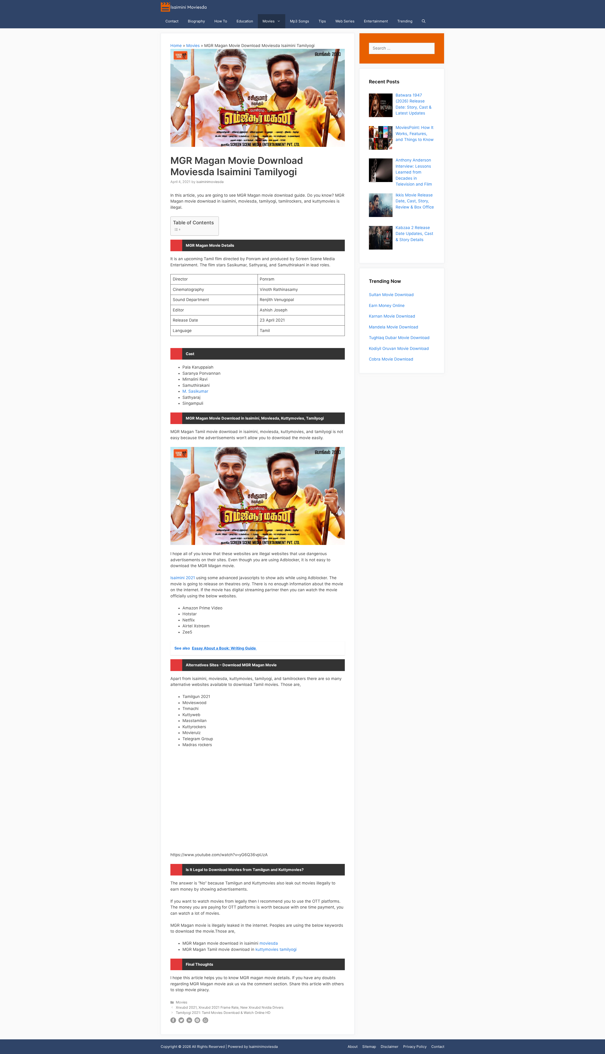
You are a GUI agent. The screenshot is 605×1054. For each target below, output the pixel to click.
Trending (404, 21)
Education (245, 21)
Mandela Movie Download (393, 327)
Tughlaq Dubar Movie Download (399, 337)
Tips (322, 21)
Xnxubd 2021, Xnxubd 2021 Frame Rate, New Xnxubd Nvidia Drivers (230, 1007)
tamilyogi (288, 949)
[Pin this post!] (197, 1021)
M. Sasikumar (195, 391)
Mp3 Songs (299, 21)
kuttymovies (266, 949)
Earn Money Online (387, 305)
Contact (171, 21)
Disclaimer (389, 1046)
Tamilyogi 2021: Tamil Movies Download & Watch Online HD (223, 1013)
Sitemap (369, 1046)
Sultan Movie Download (391, 294)
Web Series (344, 21)
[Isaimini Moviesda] (185, 7)
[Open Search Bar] (423, 21)
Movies (269, 21)
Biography (196, 21)
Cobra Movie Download (391, 359)
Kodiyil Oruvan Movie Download (399, 348)
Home (176, 45)
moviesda (268, 943)
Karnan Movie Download (392, 316)
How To (220, 21)
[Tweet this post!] (181, 1021)
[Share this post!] (173, 1021)
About (353, 1046)
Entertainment (376, 21)
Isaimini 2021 (182, 577)
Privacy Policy (415, 1046)
